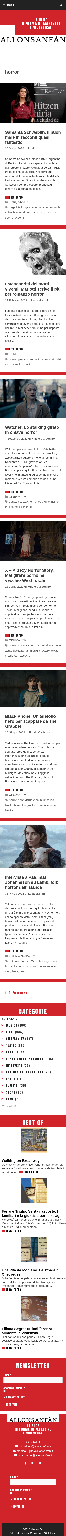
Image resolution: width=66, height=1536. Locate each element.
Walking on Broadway (21, 1161)
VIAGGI (7, 1105)
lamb (23, 971)
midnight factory (39, 650)
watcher (28, 501)
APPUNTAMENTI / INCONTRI (25, 1059)
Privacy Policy (15, 1397)
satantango (43, 961)
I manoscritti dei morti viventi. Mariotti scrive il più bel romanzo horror (33, 289)
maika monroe (23, 506)
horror (40, 212)
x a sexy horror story (31, 645)
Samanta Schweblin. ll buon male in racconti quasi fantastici (33, 137)
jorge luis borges (19, 207)
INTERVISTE (14, 1065)
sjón (7, 971)
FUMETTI (12, 1085)
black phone (12, 805)
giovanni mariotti (28, 359)
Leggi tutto (16, 197)
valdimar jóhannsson (24, 966)
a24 (32, 961)
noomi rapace (47, 966)
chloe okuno (42, 501)
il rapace (43, 805)
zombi (26, 364)
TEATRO (11, 1045)
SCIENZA (8, 1018)
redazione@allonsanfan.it (34, 1446)
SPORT (10, 1092)
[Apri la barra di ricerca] (61, 5)
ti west (50, 645)
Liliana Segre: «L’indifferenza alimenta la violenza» (27, 1331)
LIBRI (12, 202)
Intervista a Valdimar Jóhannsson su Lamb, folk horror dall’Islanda (31, 882)
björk (15, 971)
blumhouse (47, 800)
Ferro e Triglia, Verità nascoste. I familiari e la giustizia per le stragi (31, 1213)
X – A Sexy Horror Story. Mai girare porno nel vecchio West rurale (29, 575)
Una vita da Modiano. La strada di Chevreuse (31, 1272)
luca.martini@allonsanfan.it (34, 1455)
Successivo (22, 993)
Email (7, 1375)
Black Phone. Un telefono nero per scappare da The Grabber (31, 721)
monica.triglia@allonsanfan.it (34, 1451)
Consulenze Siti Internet (43, 1533)
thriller (9, 506)
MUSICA (11, 1025)
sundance (15, 501)
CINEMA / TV (17, 496)
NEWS (10, 1099)
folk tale (14, 961)
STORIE (23, 202)
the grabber (29, 805)
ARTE (9, 1079)
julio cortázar (40, 207)
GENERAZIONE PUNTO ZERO (24, 1072)
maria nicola (27, 212)
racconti (19, 217)
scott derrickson (28, 800)
